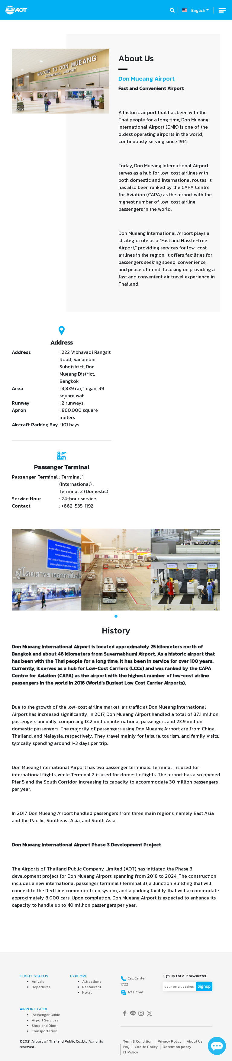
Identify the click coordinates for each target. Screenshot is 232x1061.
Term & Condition (138, 1041)
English (198, 10)
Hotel (87, 992)
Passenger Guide (46, 1015)
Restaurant (91, 987)
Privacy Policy (170, 1041)
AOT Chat (135, 992)
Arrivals (38, 981)
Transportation (44, 1031)
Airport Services (45, 1020)
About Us (194, 1041)
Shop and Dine (44, 1025)
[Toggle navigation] (222, 10)
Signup (204, 986)
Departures (41, 987)
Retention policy (177, 1047)
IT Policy (130, 1052)
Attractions (91, 981)
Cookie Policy (146, 1047)
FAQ (126, 1047)
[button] (27, 570)
